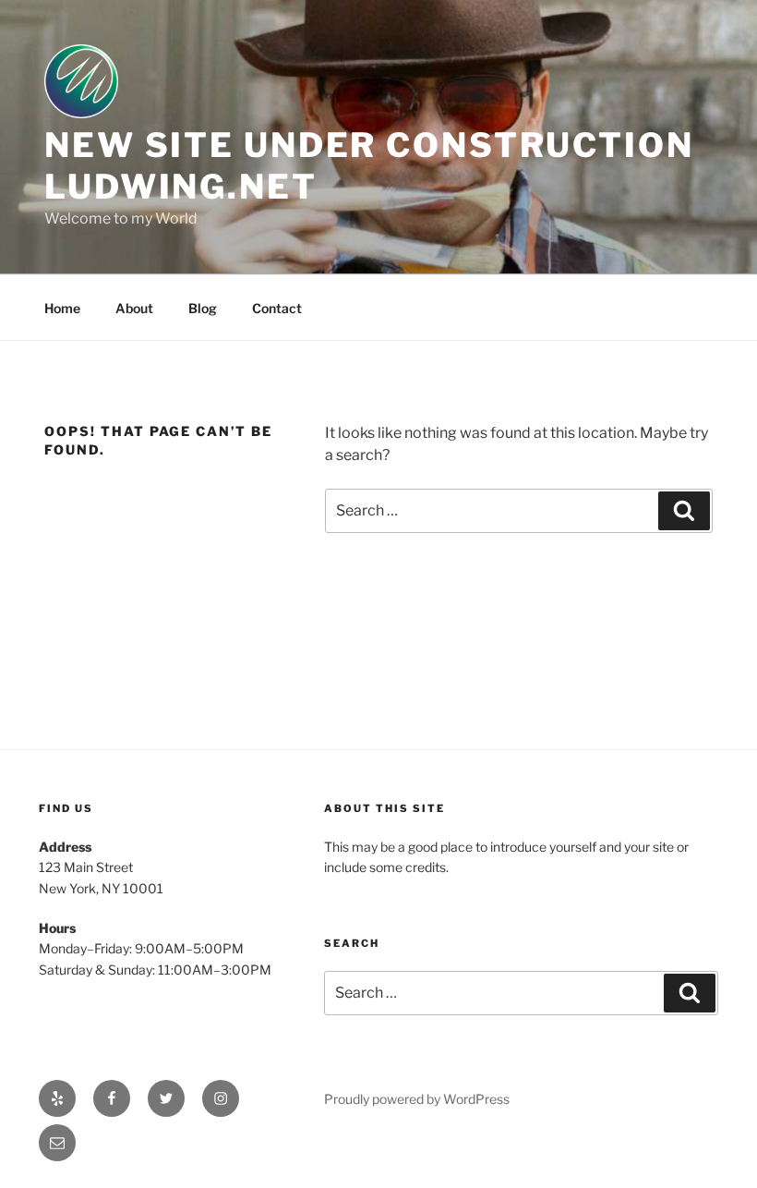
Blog (202, 308)
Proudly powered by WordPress (417, 1099)
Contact (277, 308)
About (134, 308)
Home (62, 308)
